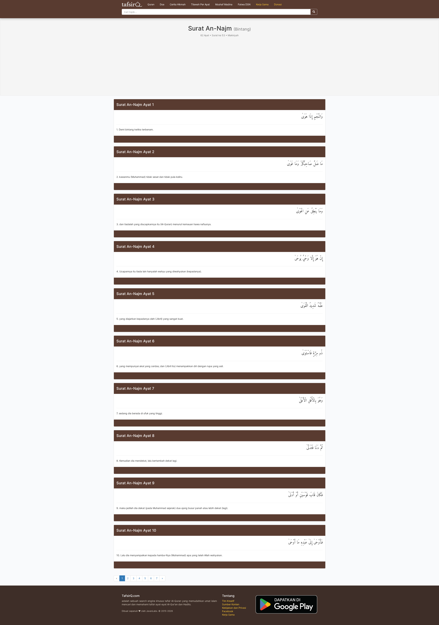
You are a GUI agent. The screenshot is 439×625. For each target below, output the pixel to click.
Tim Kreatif (228, 600)
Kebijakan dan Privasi (234, 607)
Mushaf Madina (223, 4)
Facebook (227, 611)
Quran (150, 4)
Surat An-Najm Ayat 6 (135, 341)
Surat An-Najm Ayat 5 (135, 294)
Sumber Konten (230, 604)
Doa (162, 4)
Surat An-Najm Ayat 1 (135, 104)
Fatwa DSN (244, 4)
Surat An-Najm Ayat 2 (135, 152)
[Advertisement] (219, 63)
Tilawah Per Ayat (200, 4)
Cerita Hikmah (178, 4)
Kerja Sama (262, 4)
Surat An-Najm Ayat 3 (135, 199)
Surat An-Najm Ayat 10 (136, 530)
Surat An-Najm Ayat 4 (135, 246)
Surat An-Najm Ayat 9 (135, 483)
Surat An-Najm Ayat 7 (135, 388)
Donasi (278, 4)
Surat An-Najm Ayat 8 (135, 435)
